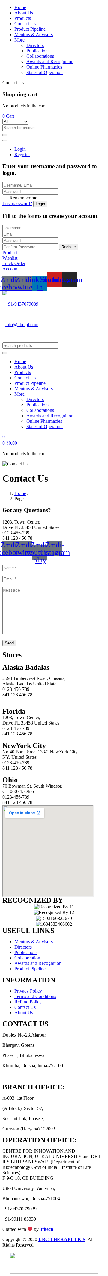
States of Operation (44, 72)
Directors (35, 45)
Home (20, 7)
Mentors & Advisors (33, 34)
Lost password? (17, 203)
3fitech (46, 1229)
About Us (23, 12)
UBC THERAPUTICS (62, 1239)
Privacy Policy (28, 990)
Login (20, 149)
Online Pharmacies (44, 67)
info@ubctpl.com (21, 324)
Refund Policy (28, 1001)
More (19, 39)
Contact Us (25, 23)
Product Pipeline (30, 29)
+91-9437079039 (21, 304)
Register (22, 154)
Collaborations (40, 56)
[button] (8, 116)
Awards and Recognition (50, 61)
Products (22, 18)
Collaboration (27, 957)
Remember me (23, 197)
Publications (38, 50)
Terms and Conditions (35, 996)
